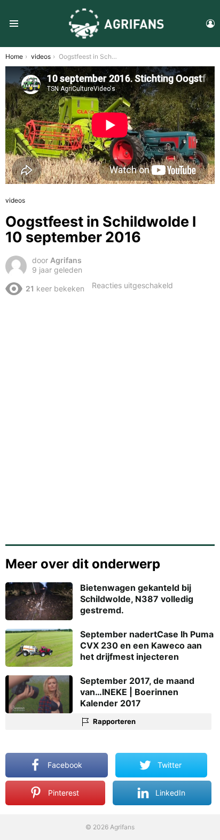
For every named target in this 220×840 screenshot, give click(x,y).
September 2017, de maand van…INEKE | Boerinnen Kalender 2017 (137, 691)
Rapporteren (114, 721)
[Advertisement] (110, 416)
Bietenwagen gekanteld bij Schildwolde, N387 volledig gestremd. (136, 598)
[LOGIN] (210, 23)
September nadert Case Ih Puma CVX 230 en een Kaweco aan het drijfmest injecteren (147, 645)
